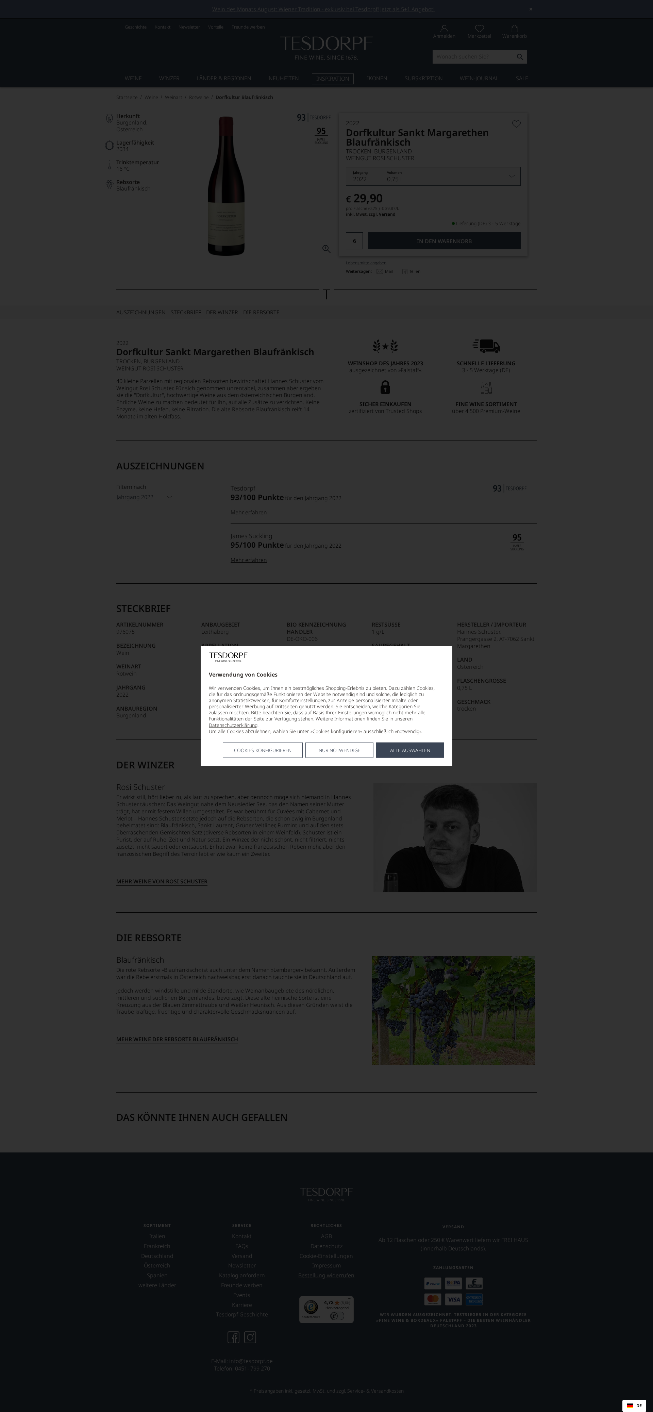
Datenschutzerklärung (233, 724)
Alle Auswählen (410, 750)
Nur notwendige (340, 750)
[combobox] (634, 1406)
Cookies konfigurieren (262, 750)
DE (639, 1405)
